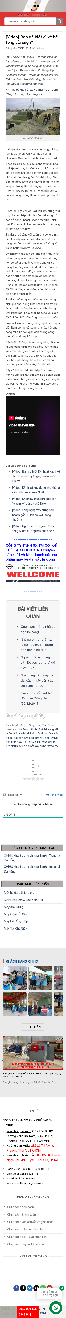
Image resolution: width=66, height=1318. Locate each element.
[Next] (63, 1060)
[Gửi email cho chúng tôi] (36, 1288)
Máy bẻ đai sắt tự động (19, 892)
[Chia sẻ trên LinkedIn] (42, 716)
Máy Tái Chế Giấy (15, 928)
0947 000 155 (28, 1309)
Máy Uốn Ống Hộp (16, 921)
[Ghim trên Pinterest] (35, 716)
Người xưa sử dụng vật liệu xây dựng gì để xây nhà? (38, 662)
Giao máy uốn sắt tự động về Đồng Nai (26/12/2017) (36, 698)
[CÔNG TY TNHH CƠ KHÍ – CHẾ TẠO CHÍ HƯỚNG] (33, 6)
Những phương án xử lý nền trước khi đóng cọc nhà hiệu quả (37, 644)
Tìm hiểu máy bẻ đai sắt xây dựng (26, 745)
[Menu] (5, 6)
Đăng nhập (56, 794)
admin (40, 48)
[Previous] (3, 1060)
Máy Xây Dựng (13, 907)
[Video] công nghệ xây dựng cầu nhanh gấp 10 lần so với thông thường (33, 514)
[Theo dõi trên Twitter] (30, 1288)
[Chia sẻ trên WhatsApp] (9, 716)
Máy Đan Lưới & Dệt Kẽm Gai (23, 899)
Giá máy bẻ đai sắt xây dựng (30, 733)
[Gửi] (59, 21)
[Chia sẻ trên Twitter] (22, 716)
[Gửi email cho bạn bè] (28, 716)
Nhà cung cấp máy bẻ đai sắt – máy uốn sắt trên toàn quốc (37, 680)
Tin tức (46, 725)
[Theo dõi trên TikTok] (23, 1288)
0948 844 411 (28, 1314)
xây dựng (53, 745)
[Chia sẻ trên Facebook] (15, 716)
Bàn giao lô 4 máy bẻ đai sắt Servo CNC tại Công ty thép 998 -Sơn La (32, 1075)
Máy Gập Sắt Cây (15, 914)
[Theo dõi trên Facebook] (16, 1288)
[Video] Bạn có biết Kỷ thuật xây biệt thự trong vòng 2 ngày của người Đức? (36, 476)
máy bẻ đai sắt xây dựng (26, 89)
